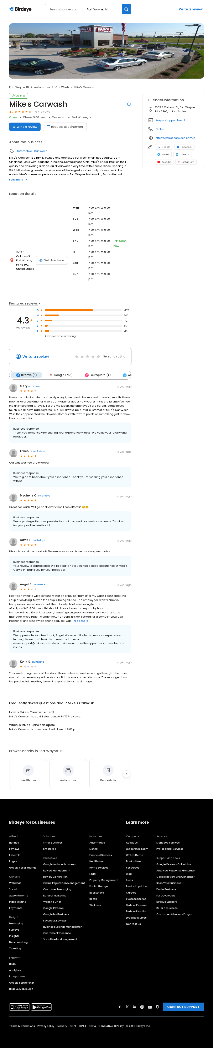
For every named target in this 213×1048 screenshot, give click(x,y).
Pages (13, 861)
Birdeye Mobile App (21, 989)
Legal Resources (136, 917)
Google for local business (59, 864)
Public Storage (98, 886)
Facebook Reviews (55, 920)
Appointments (18, 895)
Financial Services (100, 855)
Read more (16, 179)
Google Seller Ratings (22, 867)
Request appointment (67, 127)
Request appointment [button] (170, 120)
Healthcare (96, 861)
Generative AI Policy (111, 1026)
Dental (93, 849)
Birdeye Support (166, 902)
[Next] (126, 774)
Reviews (14, 849)
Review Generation (55, 877)
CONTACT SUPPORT (183, 1007)
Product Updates (137, 886)
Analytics (15, 970)
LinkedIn (184, 154)
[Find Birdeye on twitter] (127, 1007)
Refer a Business (167, 908)
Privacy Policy (45, 1026)
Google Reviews (53, 908)
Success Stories (136, 899)
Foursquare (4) (100, 375)
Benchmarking (18, 942)
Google (166, 147)
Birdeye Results (136, 911)
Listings (14, 842)
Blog (129, 874)
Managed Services (168, 842)
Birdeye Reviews (136, 905)
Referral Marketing (54, 895)
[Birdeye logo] (21, 9)
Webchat (15, 883)
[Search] (126, 9)
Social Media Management (60, 939)
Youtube (166, 162)
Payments (15, 908)
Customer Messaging (57, 889)
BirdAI (12, 964)
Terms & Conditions (22, 1026)
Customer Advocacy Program (175, 914)
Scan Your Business (168, 883)
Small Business (53, 842)
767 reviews (42, 112)
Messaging (16, 923)
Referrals (14, 855)
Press (129, 880)
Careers (131, 892)
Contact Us (133, 924)
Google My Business (56, 914)
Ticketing (15, 948)
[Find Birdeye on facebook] (119, 1007)
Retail (93, 899)
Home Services (98, 867)
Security (62, 1026)
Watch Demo (134, 855)
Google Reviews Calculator (173, 864)
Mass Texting (17, 902)
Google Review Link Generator (175, 877)
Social (13, 889)
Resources (132, 867)
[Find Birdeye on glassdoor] (157, 1007)
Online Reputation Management (64, 883)
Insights (14, 936)
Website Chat (52, 902)
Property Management (104, 880)
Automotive (42, 87)
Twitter (165, 154)
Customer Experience (57, 933)
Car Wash (62, 87)
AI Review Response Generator (176, 870)
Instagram (188, 162)
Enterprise (49, 849)
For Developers (165, 895)
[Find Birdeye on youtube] (150, 1007)
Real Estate (96, 892)
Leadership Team (137, 849)
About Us (132, 842)
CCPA (92, 1026)
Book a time (133, 861)
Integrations (17, 976)
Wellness (95, 905)
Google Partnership (21, 982)
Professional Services (169, 849)
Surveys (14, 929)
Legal (92, 874)
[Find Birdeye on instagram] (142, 1007)
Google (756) (63, 375)
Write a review (191, 9)
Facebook (186, 147)
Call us (160, 129)
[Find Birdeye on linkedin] (134, 1007)
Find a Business (166, 889)
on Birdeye (34, 386)
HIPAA (82, 1026)
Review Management (57, 870)
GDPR (73, 1026)
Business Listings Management (63, 927)
